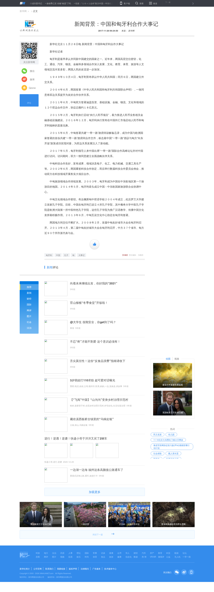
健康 (119, 556)
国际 (29, 304)
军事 (95, 553)
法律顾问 (85, 568)
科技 (168, 553)
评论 (29, 102)
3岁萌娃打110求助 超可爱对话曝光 (92, 380)
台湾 (119, 553)
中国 (58, 255)
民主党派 (157, 434)
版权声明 (73, 568)
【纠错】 (125, 255)
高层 (62, 553)
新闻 (29, 292)
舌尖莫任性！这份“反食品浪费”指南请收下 (97, 361)
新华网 (23, 11)
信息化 (128, 556)
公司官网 (37, 568)
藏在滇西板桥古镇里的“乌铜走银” (92, 419)
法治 (29, 327)
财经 (29, 298)
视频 (62, 556)
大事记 (81, 255)
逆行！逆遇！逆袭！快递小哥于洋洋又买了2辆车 (75, 438)
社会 (29, 322)
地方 (46, 553)
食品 (103, 556)
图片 (29, 316)
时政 (38, 553)
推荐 (29, 287)
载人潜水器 (173, 453)
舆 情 (144, 556)
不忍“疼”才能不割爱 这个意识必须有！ (95, 341)
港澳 (111, 553)
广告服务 (96, 568)
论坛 (185, 553)
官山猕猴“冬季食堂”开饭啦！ (89, 303)
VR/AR (153, 556)
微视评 (161, 556)
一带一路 (187, 556)
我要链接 (61, 568)
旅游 (111, 556)
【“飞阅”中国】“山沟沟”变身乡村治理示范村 (99, 400)
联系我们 (49, 568)
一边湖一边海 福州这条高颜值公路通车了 (96, 470)
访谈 (103, 553)
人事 (70, 553)
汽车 (144, 553)
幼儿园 (171, 434)
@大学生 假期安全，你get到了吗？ (93, 322)
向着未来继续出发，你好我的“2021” (93, 283)
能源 (176, 553)
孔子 (66, 255)
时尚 (87, 556)
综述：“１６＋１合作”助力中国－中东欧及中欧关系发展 (89, 3)
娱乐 (79, 556)
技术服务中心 (110, 568)
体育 (95, 556)
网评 (29, 310)
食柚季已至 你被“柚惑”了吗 (48, 3)
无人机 (177, 556)
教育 (160, 553)
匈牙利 (49, 255)
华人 (127, 553)
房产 (152, 553)
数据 (136, 556)
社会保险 (157, 453)
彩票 (70, 556)
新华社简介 (25, 568)
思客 (38, 556)
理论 (79, 553)
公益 (168, 556)
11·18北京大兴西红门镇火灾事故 (168, 439)
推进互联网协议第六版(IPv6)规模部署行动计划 (171, 446)
